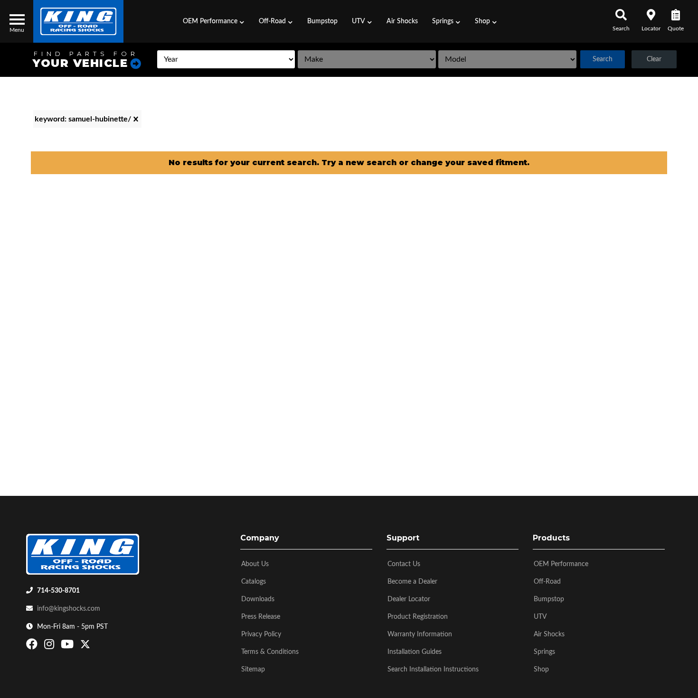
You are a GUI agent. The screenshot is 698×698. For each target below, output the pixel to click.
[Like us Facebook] (33, 646)
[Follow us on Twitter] (85, 646)
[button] (214, 21)
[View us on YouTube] (68, 646)
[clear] (136, 119)
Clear (654, 59)
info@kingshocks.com (68, 608)
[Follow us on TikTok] (95, 646)
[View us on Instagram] (50, 646)
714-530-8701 (58, 590)
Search (603, 59)
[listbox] (226, 59)
